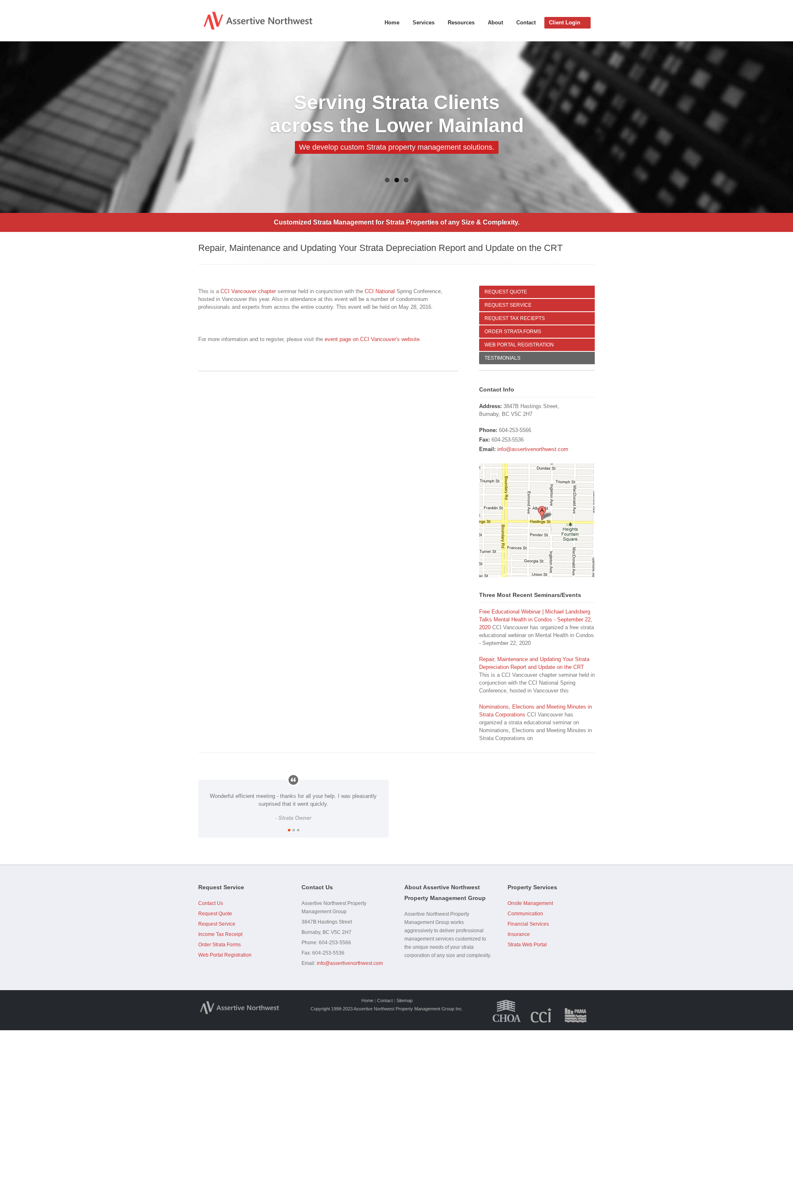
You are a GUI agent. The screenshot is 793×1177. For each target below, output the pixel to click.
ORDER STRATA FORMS (512, 331)
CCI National (380, 291)
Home (392, 22)
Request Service (216, 924)
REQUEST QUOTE (505, 292)
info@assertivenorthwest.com (532, 449)
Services (423, 22)
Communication (525, 914)
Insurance (519, 934)
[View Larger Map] (537, 520)
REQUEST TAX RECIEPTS (514, 318)
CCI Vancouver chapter (248, 291)
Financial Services (528, 924)
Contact (526, 22)
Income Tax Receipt (220, 934)
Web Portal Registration (225, 955)
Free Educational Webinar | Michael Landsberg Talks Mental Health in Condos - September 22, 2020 (535, 619)
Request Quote (215, 914)
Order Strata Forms (219, 945)
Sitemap (404, 1000)
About (495, 22)
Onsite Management (530, 903)
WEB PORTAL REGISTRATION (519, 345)
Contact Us (210, 903)
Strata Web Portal (527, 945)
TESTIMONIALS (502, 358)
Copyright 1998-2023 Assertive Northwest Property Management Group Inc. (387, 1008)
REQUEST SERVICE (508, 305)
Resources (461, 22)
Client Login (564, 22)
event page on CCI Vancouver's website (372, 339)
